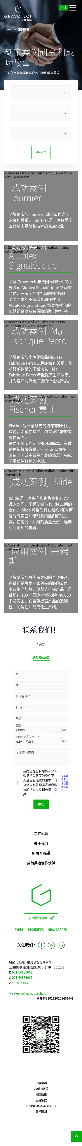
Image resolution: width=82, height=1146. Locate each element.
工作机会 (41, 833)
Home (8, 29)
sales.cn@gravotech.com (30, 993)
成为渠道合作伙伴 (41, 862)
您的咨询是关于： (26, 737)
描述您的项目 (25, 752)
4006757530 (21, 983)
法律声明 (41, 1083)
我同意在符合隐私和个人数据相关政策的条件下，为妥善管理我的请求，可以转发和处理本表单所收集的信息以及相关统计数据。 (40, 783)
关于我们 (41, 843)
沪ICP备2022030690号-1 (41, 1106)
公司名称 (22, 696)
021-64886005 (22, 977)
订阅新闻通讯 (38, 918)
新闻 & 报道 (41, 853)
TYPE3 (19, 929)
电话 (19, 718)
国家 (18, 725)
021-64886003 (22, 972)
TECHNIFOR (36, 929)
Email (20, 707)
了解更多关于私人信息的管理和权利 (64, 782)
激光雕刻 (41, 1111)
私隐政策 (41, 1094)
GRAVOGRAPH (57, 929)
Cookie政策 (41, 1088)
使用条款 (41, 1100)
